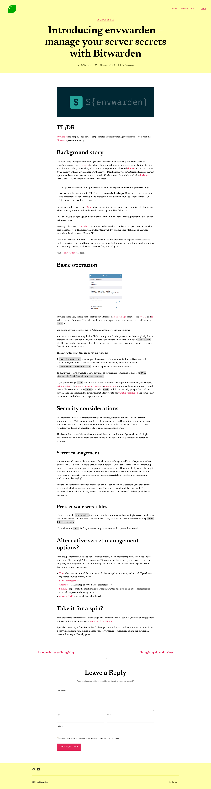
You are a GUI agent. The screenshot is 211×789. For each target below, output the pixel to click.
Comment (61, 691)
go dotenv (98, 386)
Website (60, 726)
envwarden (62, 137)
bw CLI (143, 317)
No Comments (128, 65)
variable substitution (128, 393)
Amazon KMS (66, 596)
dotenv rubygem (84, 386)
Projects (184, 9)
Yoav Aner (87, 65)
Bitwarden (62, 140)
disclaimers (144, 175)
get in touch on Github (101, 621)
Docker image (119, 317)
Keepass (85, 165)
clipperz (131, 168)
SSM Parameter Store (69, 581)
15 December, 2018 (107, 65)
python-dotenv (64, 386)
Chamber (63, 585)
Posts (203, 9)
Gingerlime (43, 782)
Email (109, 715)
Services (194, 9)
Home (174, 9)
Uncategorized (105, 20)
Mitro (88, 207)
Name (59, 715)
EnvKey (63, 589)
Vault (61, 573)
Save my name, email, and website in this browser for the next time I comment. (89, 739)
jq (152, 317)
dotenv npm (110, 386)
